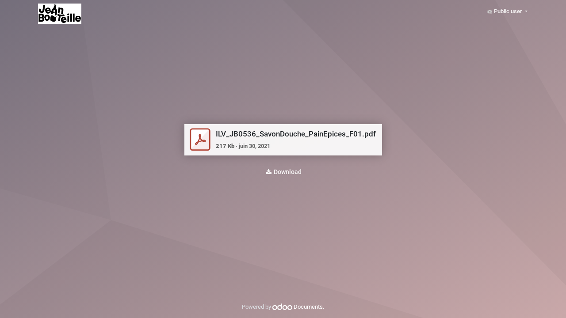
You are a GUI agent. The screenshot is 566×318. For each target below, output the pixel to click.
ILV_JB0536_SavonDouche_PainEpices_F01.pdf (296, 133)
